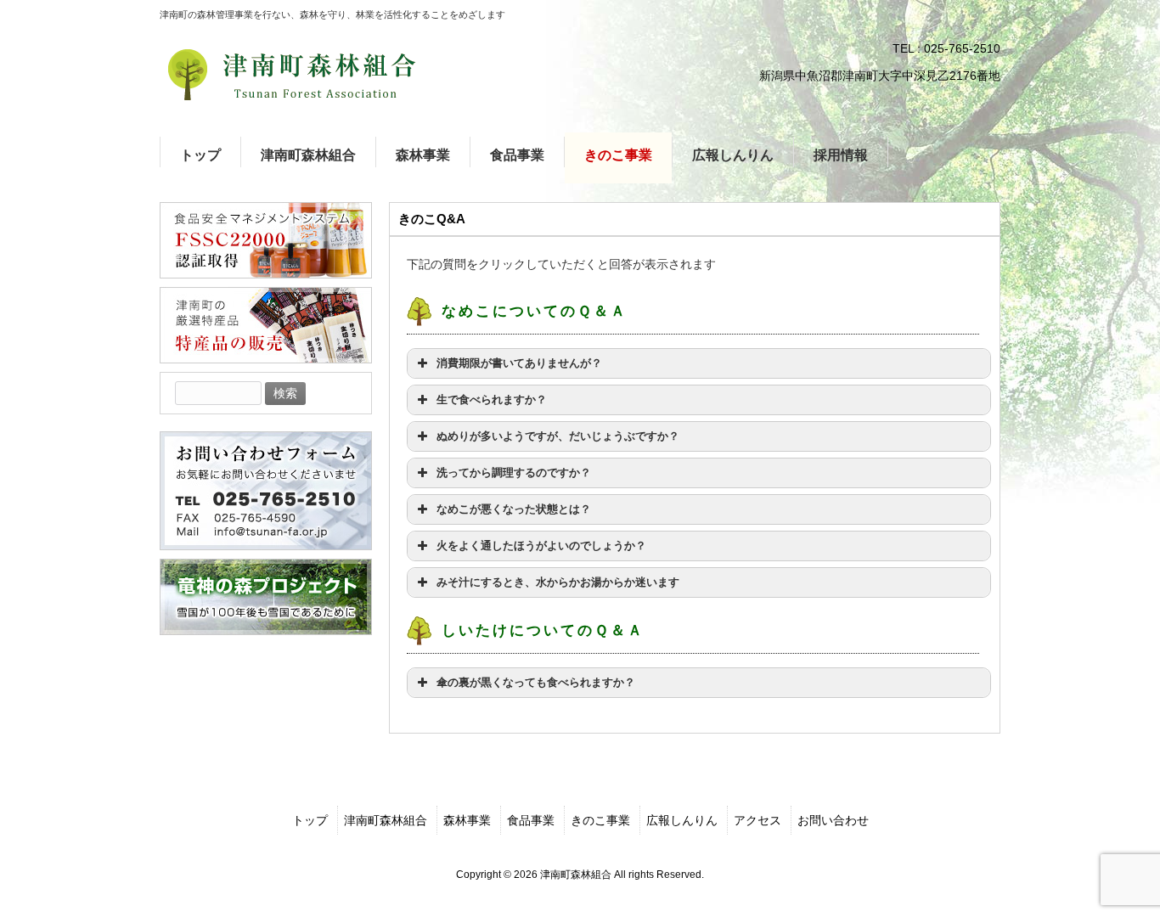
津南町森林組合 (385, 820)
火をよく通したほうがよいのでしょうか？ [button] (541, 546)
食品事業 (531, 820)
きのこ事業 (600, 820)
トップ (310, 820)
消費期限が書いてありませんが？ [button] (519, 363)
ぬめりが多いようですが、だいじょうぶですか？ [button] (557, 436)
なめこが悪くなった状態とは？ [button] (513, 509)
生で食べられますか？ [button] (491, 400)
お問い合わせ (833, 820)
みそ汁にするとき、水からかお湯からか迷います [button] (557, 582)
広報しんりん (682, 820)
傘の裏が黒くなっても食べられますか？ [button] (535, 683)
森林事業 (467, 820)
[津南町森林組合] (291, 75)
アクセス (757, 820)
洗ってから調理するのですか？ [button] (513, 473)
